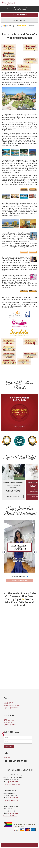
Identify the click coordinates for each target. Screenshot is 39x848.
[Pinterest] (18, 761)
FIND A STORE (20, 20)
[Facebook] (6, 761)
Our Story (7, 704)
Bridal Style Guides (9, 721)
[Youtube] (10, 761)
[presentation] (2, 442)
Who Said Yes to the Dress (12, 705)
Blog (5, 719)
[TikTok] (14, 761)
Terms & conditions (10, 724)
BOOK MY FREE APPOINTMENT (19, 15)
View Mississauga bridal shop (12, 784)
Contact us (7, 757)
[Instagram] (25, 761)
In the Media (7, 709)
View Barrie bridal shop (10, 816)
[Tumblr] (22, 761)
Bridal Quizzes (8, 722)
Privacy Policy (8, 726)
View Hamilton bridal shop (11, 800)
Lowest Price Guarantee (11, 707)
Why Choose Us (9, 702)
